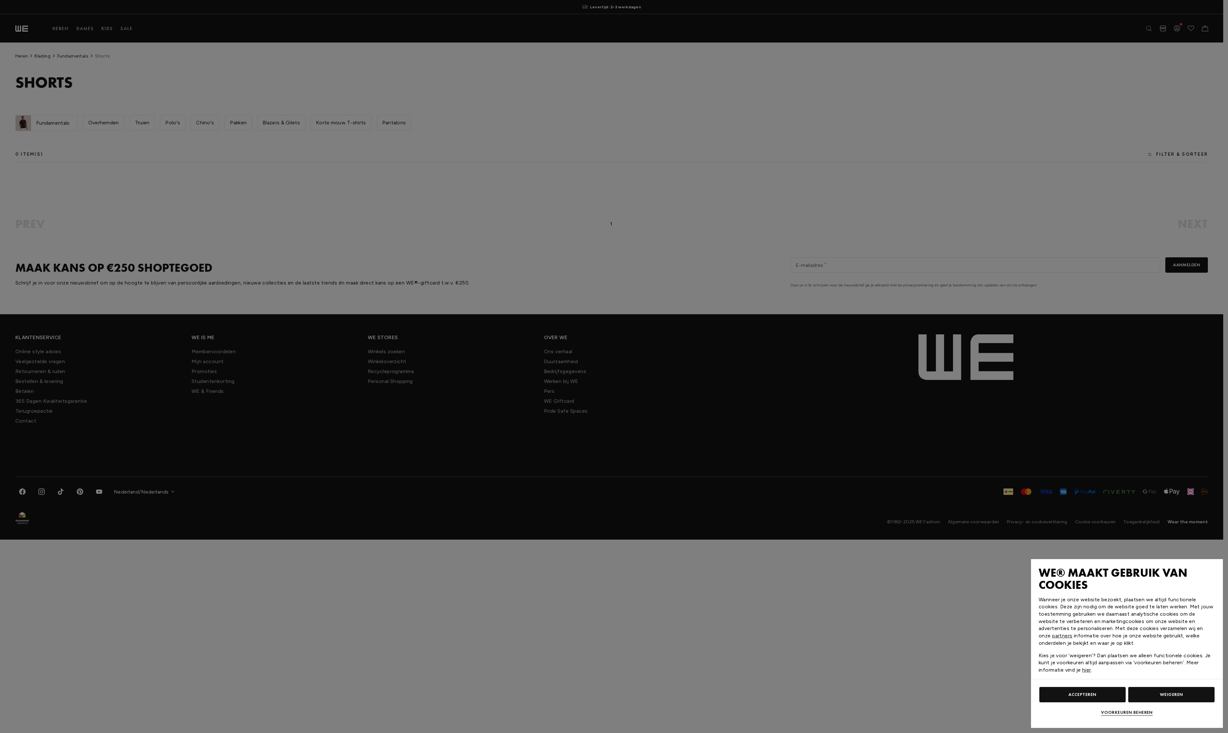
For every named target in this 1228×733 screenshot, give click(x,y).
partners (1062, 636)
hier (1086, 670)
